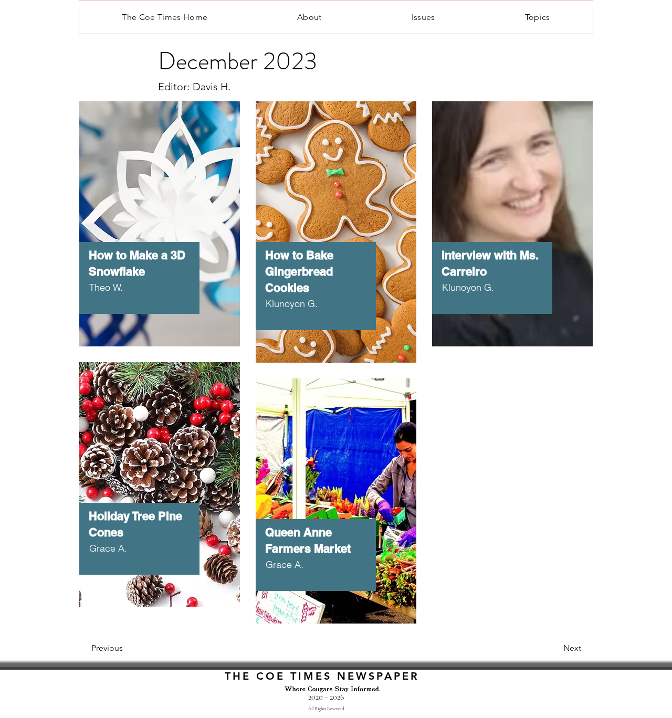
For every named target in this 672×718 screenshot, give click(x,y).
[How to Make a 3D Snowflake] (159, 215)
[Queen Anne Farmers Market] (336, 492)
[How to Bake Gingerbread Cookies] (336, 215)
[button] (423, 17)
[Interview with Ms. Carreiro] (512, 215)
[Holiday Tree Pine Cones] (159, 476)
